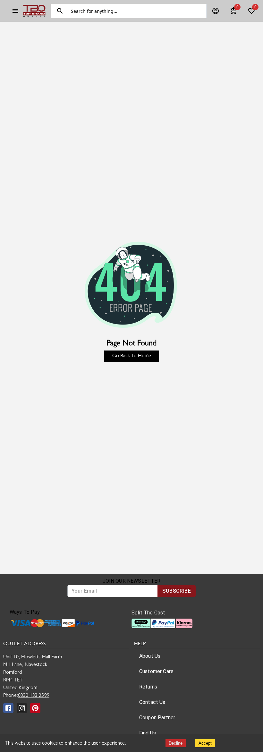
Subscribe (176, 591)
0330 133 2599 (33, 695)
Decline (175, 743)
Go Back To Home (131, 356)
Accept (205, 743)
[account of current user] (15, 11)
